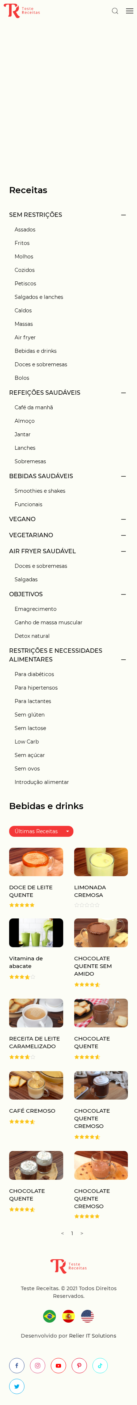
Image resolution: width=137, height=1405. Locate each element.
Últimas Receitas (36, 831)
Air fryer (25, 337)
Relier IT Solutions (92, 1335)
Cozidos (25, 270)
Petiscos (25, 283)
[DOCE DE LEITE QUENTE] (36, 861)
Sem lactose (30, 728)
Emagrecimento (36, 609)
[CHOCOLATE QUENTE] (101, 1012)
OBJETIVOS (26, 594)
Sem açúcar (30, 755)
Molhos (24, 256)
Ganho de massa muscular (49, 622)
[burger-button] (129, 11)
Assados (25, 229)
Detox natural (32, 636)
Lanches (25, 448)
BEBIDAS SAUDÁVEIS (41, 476)
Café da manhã (34, 407)
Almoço (25, 421)
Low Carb (27, 741)
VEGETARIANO (31, 535)
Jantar (23, 434)
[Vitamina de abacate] (36, 932)
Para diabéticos (34, 674)
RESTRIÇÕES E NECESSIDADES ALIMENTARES (55, 655)
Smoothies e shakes (40, 491)
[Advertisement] (68, 97)
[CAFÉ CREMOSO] (36, 1084)
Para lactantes (33, 701)
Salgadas (26, 579)
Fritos (22, 243)
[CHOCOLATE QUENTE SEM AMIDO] (101, 932)
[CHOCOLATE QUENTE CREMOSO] (101, 1084)
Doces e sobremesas (41, 364)
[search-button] (115, 11)
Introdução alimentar (42, 782)
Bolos (22, 378)
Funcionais (28, 504)
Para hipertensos (36, 687)
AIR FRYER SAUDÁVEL (42, 551)
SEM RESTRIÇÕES (35, 214)
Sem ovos (27, 768)
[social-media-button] (16, 1365)
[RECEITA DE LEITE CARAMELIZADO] (36, 1012)
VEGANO (22, 519)
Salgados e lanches (39, 297)
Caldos (23, 310)
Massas (24, 324)
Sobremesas (30, 461)
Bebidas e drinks (36, 351)
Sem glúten (30, 714)
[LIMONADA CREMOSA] (101, 861)
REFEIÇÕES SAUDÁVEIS (44, 392)
